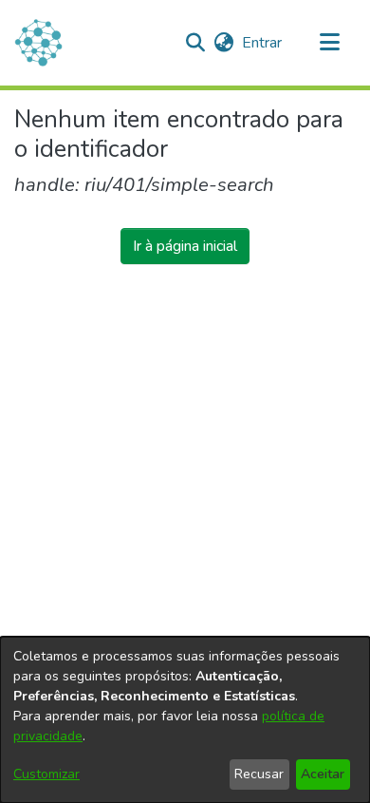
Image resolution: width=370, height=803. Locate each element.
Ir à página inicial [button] (185, 246)
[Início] (38, 43)
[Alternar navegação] (329, 43)
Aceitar (322, 774)
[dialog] (185, 720)
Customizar (46, 774)
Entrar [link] (263, 42)
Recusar (259, 774)
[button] (195, 42)
